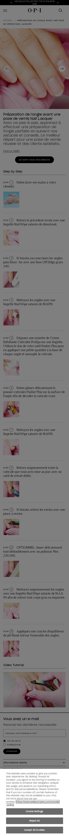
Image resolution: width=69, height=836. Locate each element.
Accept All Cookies (34, 830)
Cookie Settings (34, 811)
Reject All (34, 820)
